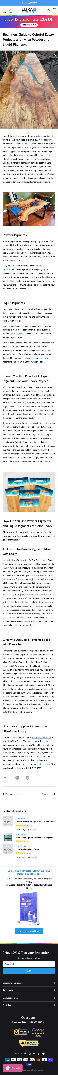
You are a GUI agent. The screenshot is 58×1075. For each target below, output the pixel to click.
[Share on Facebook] (12, 778)
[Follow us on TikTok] (39, 1053)
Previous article (12, 794)
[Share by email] (27, 778)
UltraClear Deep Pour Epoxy (27, 849)
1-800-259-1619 (19, 1022)
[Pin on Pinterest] (17, 778)
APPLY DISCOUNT (29, 25)
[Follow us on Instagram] (30, 1053)
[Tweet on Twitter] (22, 778)
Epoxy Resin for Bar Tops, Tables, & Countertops (35, 821)
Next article (47, 794)
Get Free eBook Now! (29, 931)
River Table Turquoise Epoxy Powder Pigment (34, 837)
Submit (29, 971)
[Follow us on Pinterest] (43, 1053)
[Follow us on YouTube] (34, 1053)
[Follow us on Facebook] (25, 1053)
